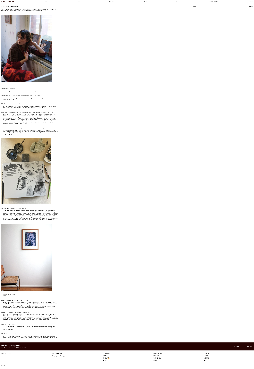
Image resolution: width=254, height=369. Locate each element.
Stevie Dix (39, 9)
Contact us (156, 355)
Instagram (206, 357)
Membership (106, 357)
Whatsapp (206, 358)
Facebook (206, 355)
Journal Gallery (45, 210)
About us (105, 355)
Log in (104, 360)
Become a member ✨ (214, 1)
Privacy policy (156, 357)
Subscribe (249, 346)
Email (205, 360)
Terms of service (157, 358)
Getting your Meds (26, 9)
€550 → (5, 295)
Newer (194, 6)
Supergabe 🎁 (106, 358)
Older (250, 6)
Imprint (155, 360)
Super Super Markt (8, 365)
